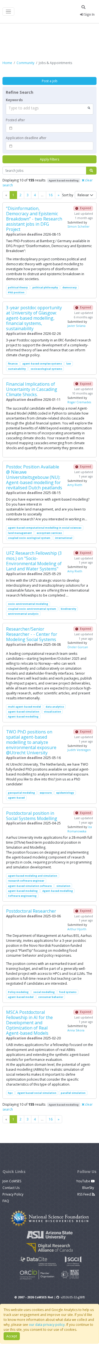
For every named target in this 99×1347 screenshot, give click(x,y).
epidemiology (65, 792)
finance (13, 363)
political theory (18, 287)
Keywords (14, 100)
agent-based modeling (23, 891)
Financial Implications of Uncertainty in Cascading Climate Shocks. (31, 389)
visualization (52, 711)
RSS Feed (84, 1194)
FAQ (5, 1201)
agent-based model (21, 997)
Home (7, 62)
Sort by (67, 195)
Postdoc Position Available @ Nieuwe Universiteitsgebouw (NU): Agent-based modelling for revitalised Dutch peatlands (34, 477)
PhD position (16, 292)
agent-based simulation (23, 711)
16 (51, 195)
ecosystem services (49, 533)
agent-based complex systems (42, 363)
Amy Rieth (74, 485)
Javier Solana (76, 326)
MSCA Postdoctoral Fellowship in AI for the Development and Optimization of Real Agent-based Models (29, 1022)
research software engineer (26, 880)
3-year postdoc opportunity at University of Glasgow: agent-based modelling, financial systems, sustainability (34, 318)
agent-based (16, 797)
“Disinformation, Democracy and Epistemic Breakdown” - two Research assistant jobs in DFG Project (34, 218)
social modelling (44, 992)
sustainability (17, 369)
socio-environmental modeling (28, 604)
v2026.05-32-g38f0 (73, 1297)
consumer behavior (50, 997)
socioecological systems (46, 369)
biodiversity (68, 609)
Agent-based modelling (23, 716)
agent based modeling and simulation (32, 875)
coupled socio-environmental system (32, 609)
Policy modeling (18, 992)
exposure (46, 792)
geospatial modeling (21, 792)
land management (20, 533)
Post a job (49, 81)
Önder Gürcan (77, 647)
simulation (63, 886)
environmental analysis (23, 613)
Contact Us (11, 1187)
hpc (10, 1093)
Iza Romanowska (79, 829)
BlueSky (88, 1187)
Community (25, 62)
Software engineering (22, 896)
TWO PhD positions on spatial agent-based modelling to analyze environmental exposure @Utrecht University (31, 742)
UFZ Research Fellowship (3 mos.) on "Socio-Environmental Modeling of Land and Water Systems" (34, 561)
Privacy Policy (12, 1194)
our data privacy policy (47, 1324)
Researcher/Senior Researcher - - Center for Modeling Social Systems (31, 634)
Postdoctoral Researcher (31, 911)
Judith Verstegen (79, 750)
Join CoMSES (11, 1181)
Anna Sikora (75, 1030)
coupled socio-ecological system (29, 538)
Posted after (15, 120)
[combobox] (49, 109)
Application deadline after (26, 138)
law (68, 363)
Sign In (89, 14)
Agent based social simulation (36, 1093)
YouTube (83, 1181)
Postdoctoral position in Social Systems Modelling (31, 815)
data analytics (55, 706)
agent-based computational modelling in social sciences (44, 527)
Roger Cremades (79, 402)
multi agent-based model (24, 706)
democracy (69, 287)
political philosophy (45, 287)
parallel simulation (73, 1093)
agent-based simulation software (30, 886)
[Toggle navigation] (8, 11)
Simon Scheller (78, 226)
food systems (67, 992)
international (63, 538)
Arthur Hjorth (76, 929)
